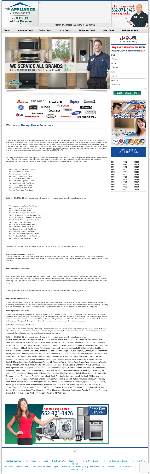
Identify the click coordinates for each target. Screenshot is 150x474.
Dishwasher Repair (130, 30)
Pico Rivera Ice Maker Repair (74, 466)
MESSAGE (114, 80)
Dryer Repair (65, 30)
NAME (113, 55)
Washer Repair (45, 30)
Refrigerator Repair (87, 30)
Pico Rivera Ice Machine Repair (45, 466)
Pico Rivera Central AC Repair (102, 466)
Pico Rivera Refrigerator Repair (114, 461)
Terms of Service (76, 469)
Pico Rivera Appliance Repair (36, 461)
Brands (7, 30)
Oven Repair (109, 30)
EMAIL (113, 72)
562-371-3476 (123, 10)
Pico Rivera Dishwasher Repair (16, 466)
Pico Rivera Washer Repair (63, 461)
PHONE (113, 63)
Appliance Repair (26, 30)
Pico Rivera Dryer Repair (88, 461)
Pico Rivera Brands (13, 461)
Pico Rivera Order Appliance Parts (131, 466)
